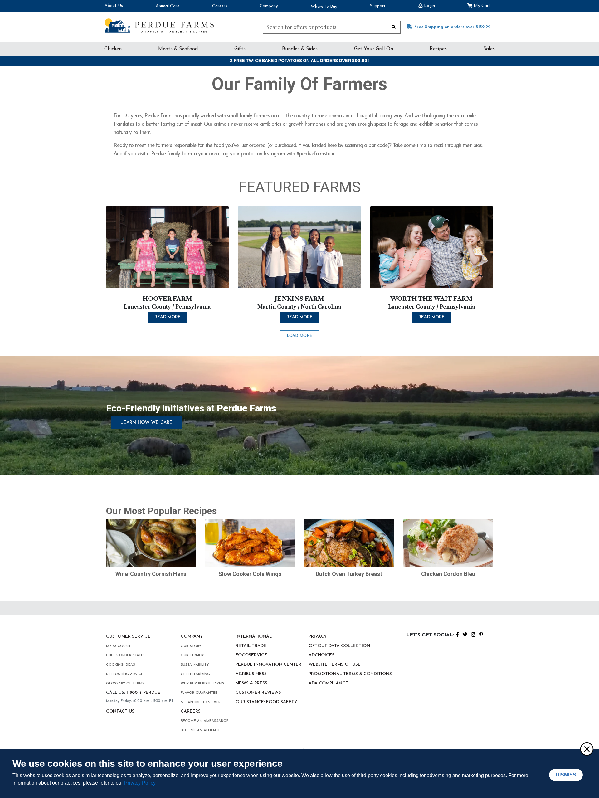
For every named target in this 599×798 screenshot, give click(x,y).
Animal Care (167, 6)
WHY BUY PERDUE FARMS (202, 683)
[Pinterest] (481, 634)
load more (299, 336)
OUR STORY (191, 646)
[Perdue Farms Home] (159, 25)
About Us (114, 5)
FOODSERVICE (251, 655)
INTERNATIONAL (254, 636)
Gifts (240, 48)
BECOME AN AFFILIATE (201, 730)
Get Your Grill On (373, 48)
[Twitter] (464, 634)
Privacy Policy (139, 783)
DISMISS (566, 774)
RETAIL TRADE (251, 646)
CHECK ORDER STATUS (126, 655)
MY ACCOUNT (118, 646)
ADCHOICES (321, 655)
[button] (426, 5)
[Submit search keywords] (393, 26)
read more (167, 317)
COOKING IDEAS (120, 665)
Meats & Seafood (178, 48)
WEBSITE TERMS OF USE (335, 664)
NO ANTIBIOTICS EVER (201, 702)
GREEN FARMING (195, 674)
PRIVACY (318, 636)
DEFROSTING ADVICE (124, 674)
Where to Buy (324, 6)
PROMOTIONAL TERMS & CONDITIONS (350, 674)
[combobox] (332, 27)
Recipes (438, 48)
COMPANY (192, 636)
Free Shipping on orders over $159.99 (452, 27)
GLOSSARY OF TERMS (125, 683)
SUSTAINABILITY (195, 665)
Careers (219, 6)
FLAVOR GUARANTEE (199, 693)
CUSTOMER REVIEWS (258, 692)
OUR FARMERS (193, 655)
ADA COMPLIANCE (328, 683)
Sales (489, 48)
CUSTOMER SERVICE (128, 636)
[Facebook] (457, 634)
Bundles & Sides (300, 48)
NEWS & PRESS (251, 683)
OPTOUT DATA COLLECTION (339, 646)
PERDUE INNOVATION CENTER (268, 664)
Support (378, 6)
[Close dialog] (586, 748)
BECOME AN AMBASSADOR (205, 721)
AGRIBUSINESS (251, 674)
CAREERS (191, 711)
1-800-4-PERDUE (143, 692)
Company (269, 6)
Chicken (113, 48)
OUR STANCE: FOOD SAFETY (266, 702)
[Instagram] (473, 634)
